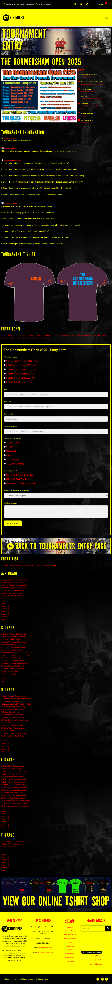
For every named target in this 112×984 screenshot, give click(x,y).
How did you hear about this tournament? (17, 490)
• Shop (70, 942)
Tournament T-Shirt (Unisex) (12, 438)
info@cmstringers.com (45, 948)
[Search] (108, 928)
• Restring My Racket (70, 938)
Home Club (7, 402)
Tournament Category (10, 357)
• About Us (70, 927)
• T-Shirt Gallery (69, 954)
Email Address (8, 414)
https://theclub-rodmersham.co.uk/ (88, 91)
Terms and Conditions (96, 964)
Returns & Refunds (95, 960)
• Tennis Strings (69, 957)
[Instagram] (87, 4)
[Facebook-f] (75, 4)
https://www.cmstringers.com (44, 952)
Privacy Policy (96, 956)
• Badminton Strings (69, 931)
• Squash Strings (69, 946)
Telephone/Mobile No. (10, 426)
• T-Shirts (69, 950)
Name (5, 389)
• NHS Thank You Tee (70, 935)
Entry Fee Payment (9, 471)
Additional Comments (10, 503)
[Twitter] (81, 4)
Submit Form (13, 523)
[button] (106, 18)
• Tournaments (70, 961)
